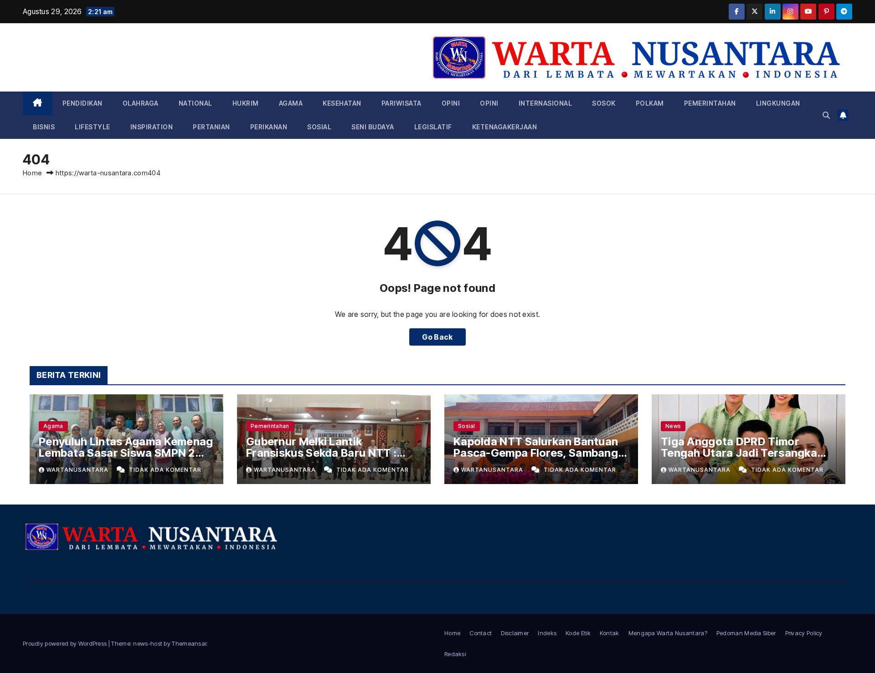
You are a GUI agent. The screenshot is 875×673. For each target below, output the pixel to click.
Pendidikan (82, 103)
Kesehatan (342, 103)
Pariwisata (401, 103)
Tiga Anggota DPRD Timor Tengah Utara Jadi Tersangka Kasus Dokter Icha (739, 453)
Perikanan (269, 127)
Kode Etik (578, 633)
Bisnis (44, 127)
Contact (480, 633)
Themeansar (189, 643)
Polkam (650, 103)
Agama (291, 103)
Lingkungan (778, 103)
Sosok (604, 103)
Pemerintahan (710, 103)
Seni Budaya (372, 127)
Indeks (547, 633)
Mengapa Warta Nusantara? (667, 633)
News (673, 426)
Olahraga (141, 103)
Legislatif (433, 127)
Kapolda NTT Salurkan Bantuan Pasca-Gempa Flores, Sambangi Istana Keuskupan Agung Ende (537, 453)
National (195, 103)
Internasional (545, 103)
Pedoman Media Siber (746, 633)
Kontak (609, 633)
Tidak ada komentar (165, 469)
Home (32, 172)
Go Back (437, 337)
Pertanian (211, 127)
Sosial (319, 127)
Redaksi (455, 654)
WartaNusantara (78, 469)
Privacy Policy (804, 633)
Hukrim (245, 103)
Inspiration (151, 127)
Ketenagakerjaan (504, 127)
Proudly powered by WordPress (65, 643)
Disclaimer (515, 633)
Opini (451, 103)
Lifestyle (92, 127)
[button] (826, 115)
